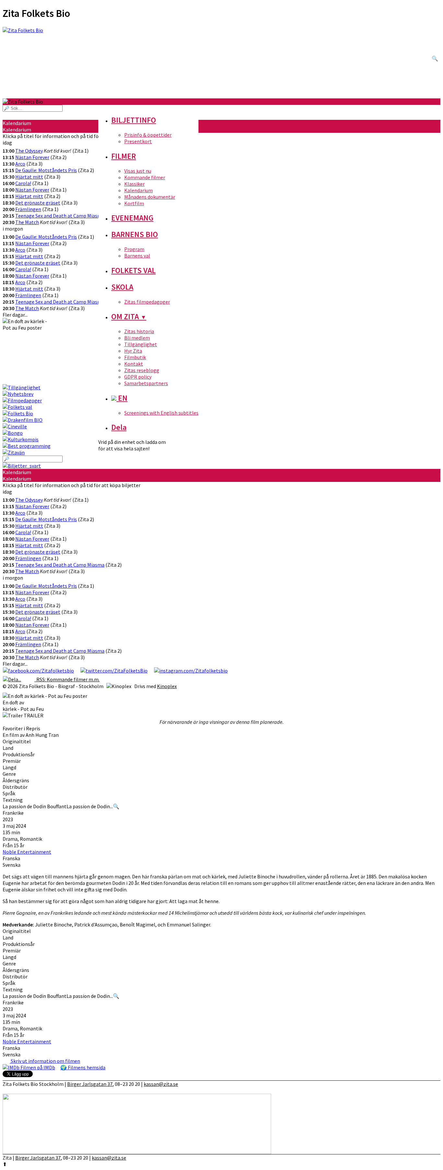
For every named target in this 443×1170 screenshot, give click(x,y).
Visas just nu (137, 171)
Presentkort (138, 141)
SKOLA (122, 287)
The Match (27, 222)
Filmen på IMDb (37, 1067)
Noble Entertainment (27, 852)
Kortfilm (134, 203)
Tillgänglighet (140, 344)
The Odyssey (29, 150)
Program (134, 249)
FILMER (123, 156)
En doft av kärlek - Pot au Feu (23, 705)
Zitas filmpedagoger (147, 301)
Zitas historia (139, 331)
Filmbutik (135, 357)
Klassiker (134, 184)
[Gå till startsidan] (221, 62)
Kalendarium (138, 190)
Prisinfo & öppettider (148, 135)
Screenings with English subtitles (161, 412)
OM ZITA (128, 316)
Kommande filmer (144, 177)
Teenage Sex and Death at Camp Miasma (59, 215)
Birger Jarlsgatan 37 (90, 1084)
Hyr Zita (133, 350)
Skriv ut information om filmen (45, 1061)
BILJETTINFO (133, 120)
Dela (118, 427)
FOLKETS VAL (133, 270)
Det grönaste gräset (37, 202)
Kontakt (133, 363)
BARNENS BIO (134, 234)
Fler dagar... (15, 314)
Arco (20, 163)
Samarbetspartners (146, 383)
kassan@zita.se (161, 1084)
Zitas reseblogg (141, 370)
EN (121, 398)
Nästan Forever (32, 157)
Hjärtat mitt (29, 176)
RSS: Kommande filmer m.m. (67, 679)
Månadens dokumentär (149, 197)
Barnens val (137, 255)
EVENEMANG (132, 218)
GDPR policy (137, 376)
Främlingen (28, 209)
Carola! (23, 183)
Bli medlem (137, 337)
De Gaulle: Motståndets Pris (46, 170)
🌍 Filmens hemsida (82, 1067)
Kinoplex (167, 686)
